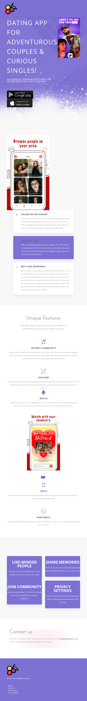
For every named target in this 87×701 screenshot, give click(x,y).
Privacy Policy (12, 690)
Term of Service (13, 693)
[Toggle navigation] (80, 8)
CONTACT (11, 688)
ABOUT (10, 686)
